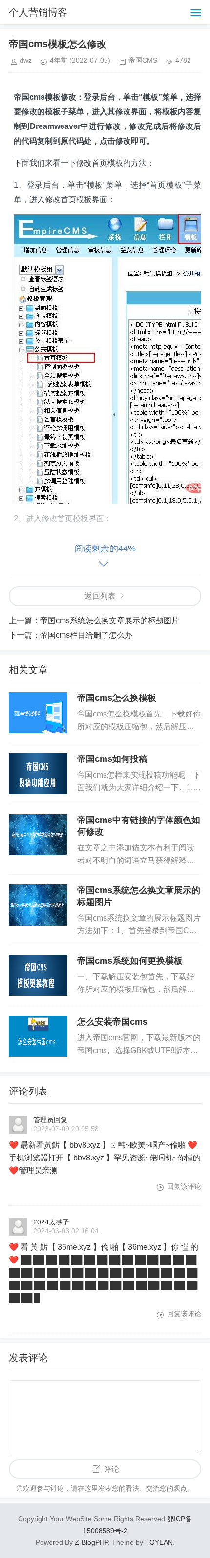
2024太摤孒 (51, 1222)
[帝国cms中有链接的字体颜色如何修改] (38, 834)
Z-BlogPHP (91, 1542)
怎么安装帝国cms (112, 1022)
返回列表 (100, 596)
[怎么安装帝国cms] (38, 1036)
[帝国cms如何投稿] (38, 773)
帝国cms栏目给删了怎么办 (86, 635)
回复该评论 (184, 1186)
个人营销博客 (38, 12)
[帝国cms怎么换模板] (38, 712)
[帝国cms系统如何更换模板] (38, 975)
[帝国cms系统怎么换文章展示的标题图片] (38, 905)
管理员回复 (50, 1120)
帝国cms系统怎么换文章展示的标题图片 (109, 620)
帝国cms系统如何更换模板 (130, 961)
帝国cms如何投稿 (112, 759)
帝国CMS (142, 60)
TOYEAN (159, 1542)
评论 (111, 1469)
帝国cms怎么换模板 (116, 698)
